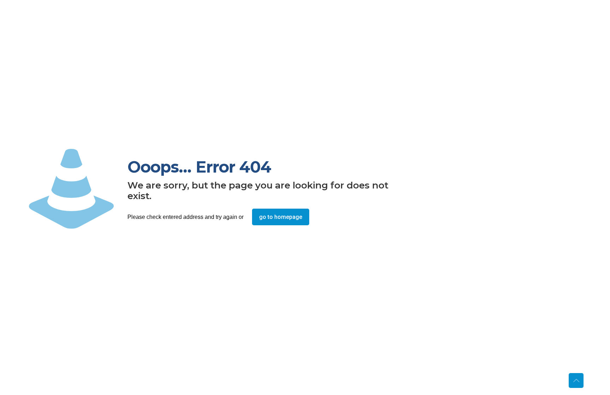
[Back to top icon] (576, 380)
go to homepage (280, 217)
